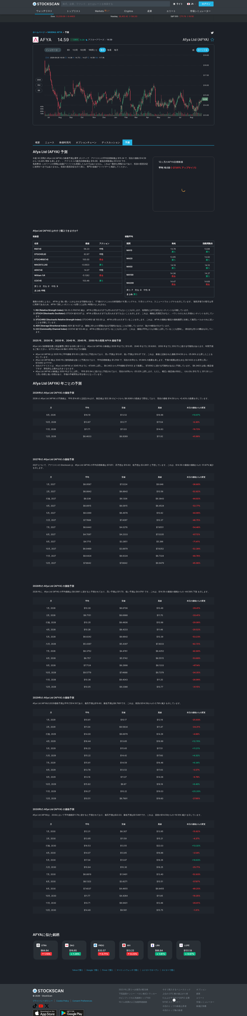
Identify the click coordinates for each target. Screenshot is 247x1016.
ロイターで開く (168, 970)
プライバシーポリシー (43, 1001)
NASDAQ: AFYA (55, 32)
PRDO (101, 945)
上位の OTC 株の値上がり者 (175, 993)
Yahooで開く (77, 970)
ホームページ (39, 32)
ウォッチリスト (44, 10)
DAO (72, 945)
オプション (201, 989)
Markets (102, 10)
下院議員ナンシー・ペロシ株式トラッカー (138, 993)
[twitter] (212, 33)
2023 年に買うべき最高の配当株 (133, 989)
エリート (171, 11)
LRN (158, 945)
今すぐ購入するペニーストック (177, 989)
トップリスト (73, 11)
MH (128, 945)
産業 (149, 11)
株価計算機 (201, 1006)
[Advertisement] (123, 133)
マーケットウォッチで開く (128, 970)
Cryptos (128, 11)
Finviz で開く (107, 970)
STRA (44, 945)
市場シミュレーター (200, 11)
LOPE (186, 945)
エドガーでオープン (150, 970)
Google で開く (92, 970)
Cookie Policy (62, 1001)
